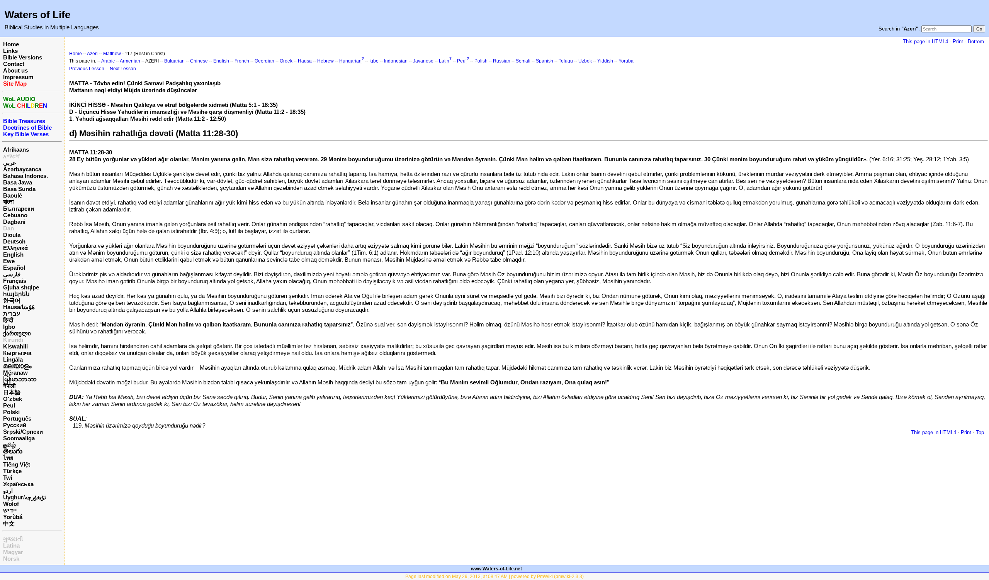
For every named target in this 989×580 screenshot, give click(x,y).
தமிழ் (9, 444)
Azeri (92, 53)
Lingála (13, 359)
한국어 (11, 300)
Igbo (9, 326)
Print (958, 41)
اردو (8, 490)
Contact (13, 64)
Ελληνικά (15, 248)
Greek (286, 61)
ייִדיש (10, 510)
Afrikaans (16, 149)
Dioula (11, 235)
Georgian (264, 61)
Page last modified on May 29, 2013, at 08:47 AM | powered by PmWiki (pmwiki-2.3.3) (494, 576)
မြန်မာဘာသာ (20, 379)
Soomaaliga (19, 438)
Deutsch (14, 241)
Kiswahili (15, 346)
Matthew (112, 53)
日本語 (11, 392)
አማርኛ (11, 156)
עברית (11, 313)
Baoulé (12, 195)
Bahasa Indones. (25, 175)
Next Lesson (123, 68)
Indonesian (396, 61)
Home (11, 44)
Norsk (11, 558)
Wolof (11, 504)
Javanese (423, 61)
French (242, 61)
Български (18, 208)
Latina (11, 545)
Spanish (544, 61)
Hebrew (325, 61)
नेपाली (9, 385)
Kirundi (13, 340)
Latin (444, 61)
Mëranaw (15, 372)
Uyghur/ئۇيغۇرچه (24, 497)
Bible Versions (22, 57)
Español (14, 267)
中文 (9, 523)
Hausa (305, 61)
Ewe (9, 261)
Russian (501, 61)
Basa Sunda (19, 189)
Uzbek (585, 61)
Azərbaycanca (22, 169)
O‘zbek (12, 399)
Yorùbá (12, 517)
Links (10, 50)
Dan (8, 228)
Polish (481, 61)
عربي (9, 162)
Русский (14, 425)
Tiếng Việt (16, 464)
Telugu (566, 61)
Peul (9, 405)
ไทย (8, 458)
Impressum (18, 77)
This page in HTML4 (925, 41)
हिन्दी (8, 320)
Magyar (13, 552)
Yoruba (626, 61)
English (13, 254)
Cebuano (15, 215)
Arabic (108, 61)
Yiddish (605, 61)
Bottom (976, 41)
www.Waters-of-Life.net (496, 569)
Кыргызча (17, 353)
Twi (7, 477)
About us (15, 70)
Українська (18, 484)
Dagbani (14, 221)
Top (980, 432)
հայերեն (16, 294)
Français (14, 280)
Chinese (199, 61)
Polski (11, 412)
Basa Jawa (17, 182)
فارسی (11, 274)
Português (17, 418)
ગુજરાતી (13, 539)
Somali (523, 61)
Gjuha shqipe (21, 287)
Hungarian (350, 61)
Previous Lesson (86, 68)
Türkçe (12, 471)
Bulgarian (174, 61)
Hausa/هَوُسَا (19, 307)
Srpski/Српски (23, 431)
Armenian (130, 61)
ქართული (17, 333)
